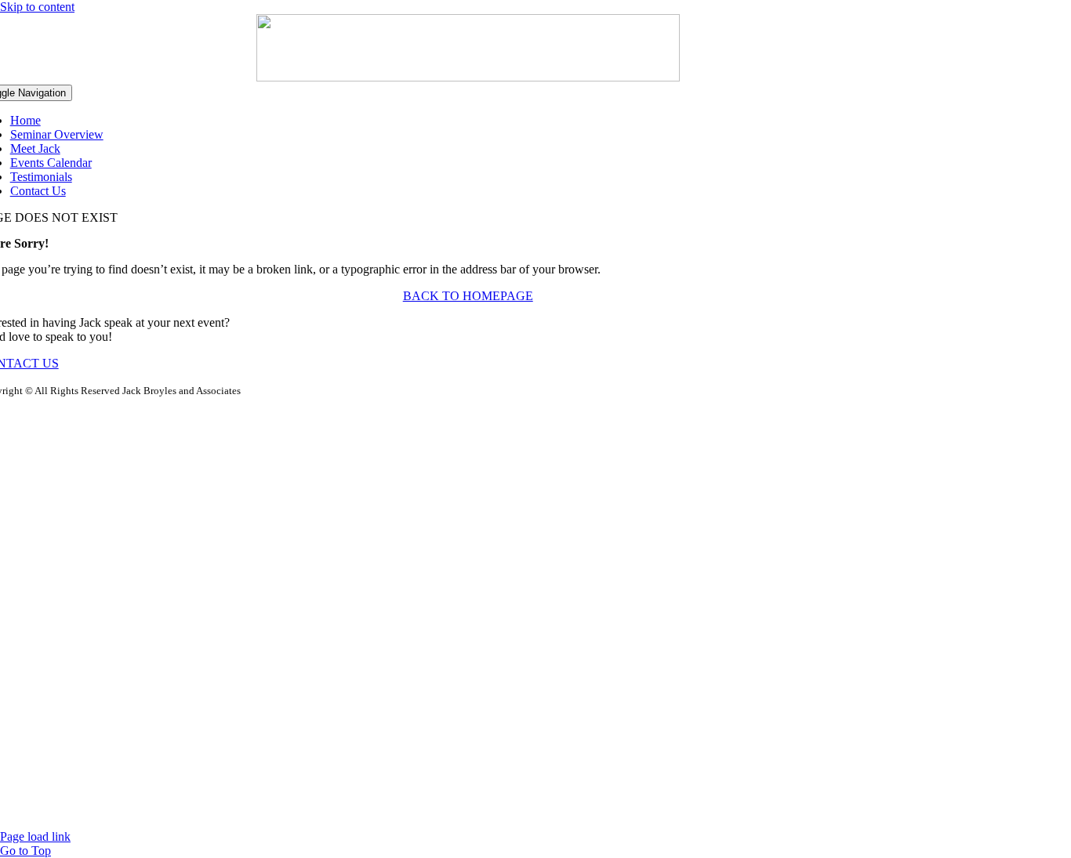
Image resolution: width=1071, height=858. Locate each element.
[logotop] (468, 77)
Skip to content (37, 6)
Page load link (35, 836)
